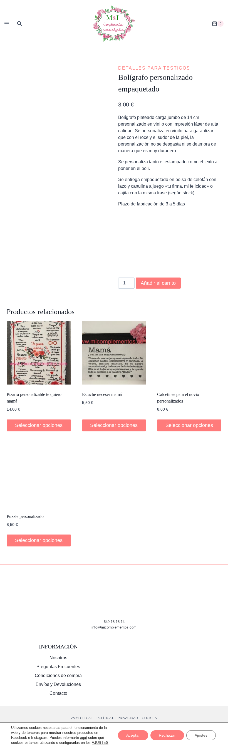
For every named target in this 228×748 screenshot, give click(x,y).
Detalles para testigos (154, 68)
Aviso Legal (82, 718)
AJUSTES (100, 743)
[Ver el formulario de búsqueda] (19, 24)
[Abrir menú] (6, 23)
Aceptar (133, 735)
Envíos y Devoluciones (58, 684)
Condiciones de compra (58, 675)
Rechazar (167, 735)
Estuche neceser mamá (102, 394)
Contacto (58, 693)
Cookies (149, 718)
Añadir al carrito (158, 283)
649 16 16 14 (114, 622)
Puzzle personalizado (25, 516)
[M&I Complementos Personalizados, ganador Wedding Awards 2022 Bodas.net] (169, 664)
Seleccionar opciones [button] (39, 425)
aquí (83, 738)
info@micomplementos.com (114, 627)
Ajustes (201, 735)
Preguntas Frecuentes (58, 666)
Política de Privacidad (117, 718)
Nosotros (58, 657)
